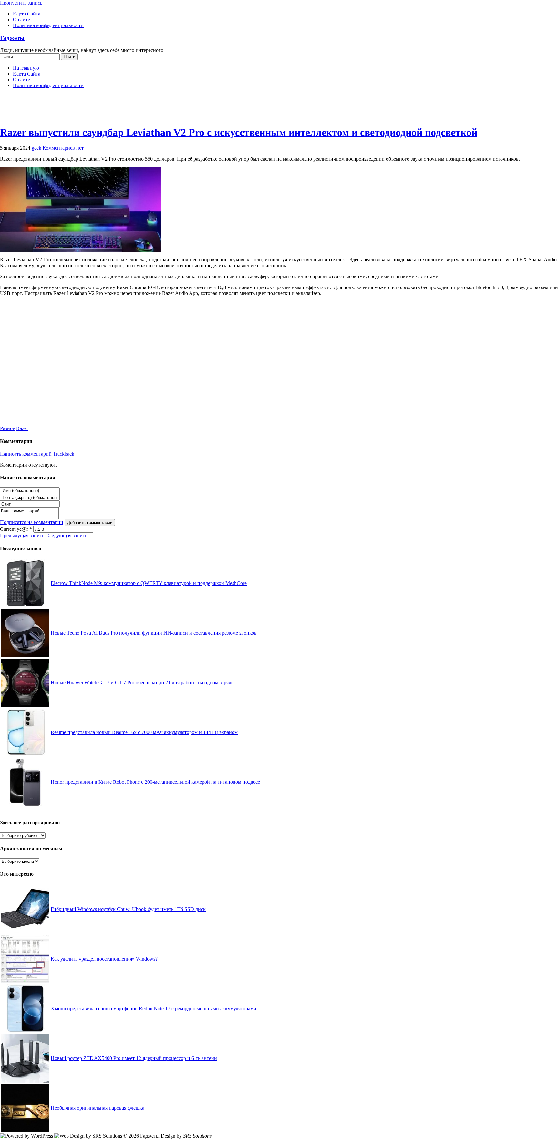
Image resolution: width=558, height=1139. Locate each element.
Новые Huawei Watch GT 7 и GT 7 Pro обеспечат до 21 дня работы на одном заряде (142, 682)
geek (36, 148)
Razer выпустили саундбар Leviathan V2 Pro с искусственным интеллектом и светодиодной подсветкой (238, 132)
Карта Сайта (26, 13)
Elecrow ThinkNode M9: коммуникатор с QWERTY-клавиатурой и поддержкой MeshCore (149, 583)
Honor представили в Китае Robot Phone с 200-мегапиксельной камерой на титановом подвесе (155, 782)
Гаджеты (12, 38)
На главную (26, 68)
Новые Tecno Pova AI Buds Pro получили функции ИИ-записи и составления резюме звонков (154, 633)
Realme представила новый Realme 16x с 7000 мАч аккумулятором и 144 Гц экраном (144, 732)
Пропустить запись (21, 2)
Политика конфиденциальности (48, 25)
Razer (22, 428)
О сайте (21, 19)
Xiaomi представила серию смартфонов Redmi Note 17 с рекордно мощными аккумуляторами (153, 1008)
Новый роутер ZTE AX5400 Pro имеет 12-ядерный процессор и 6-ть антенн (134, 1058)
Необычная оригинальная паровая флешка (97, 1108)
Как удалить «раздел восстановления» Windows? (104, 959)
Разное (7, 428)
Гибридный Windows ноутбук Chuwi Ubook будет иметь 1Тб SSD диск (128, 909)
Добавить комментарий (89, 522)
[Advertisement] (279, 109)
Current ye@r (16, 529)
